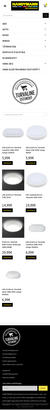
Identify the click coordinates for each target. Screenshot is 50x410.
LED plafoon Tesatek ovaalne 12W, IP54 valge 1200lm (11, 150)
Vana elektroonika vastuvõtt (21, 69)
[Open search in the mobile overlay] (25, 15)
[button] (5, 6)
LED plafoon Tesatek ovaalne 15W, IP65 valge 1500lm (35, 244)
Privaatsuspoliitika (9, 357)
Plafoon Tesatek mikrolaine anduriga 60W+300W (11, 244)
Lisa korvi (7, 163)
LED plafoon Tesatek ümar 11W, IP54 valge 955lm (35, 150)
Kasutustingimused (9, 354)
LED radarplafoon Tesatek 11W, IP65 (34, 196)
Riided (6, 40)
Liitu (43, 388)
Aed (5, 23)
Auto (6, 29)
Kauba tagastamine (9, 361)
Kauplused (6, 370)
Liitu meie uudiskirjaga (11, 383)
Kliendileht (10, 57)
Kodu (6, 35)
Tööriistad (9, 46)
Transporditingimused (10, 350)
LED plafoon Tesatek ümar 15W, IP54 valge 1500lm (11, 292)
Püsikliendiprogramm (10, 374)
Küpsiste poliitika (14, 52)
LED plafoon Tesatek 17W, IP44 (11, 196)
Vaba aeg (8, 63)
